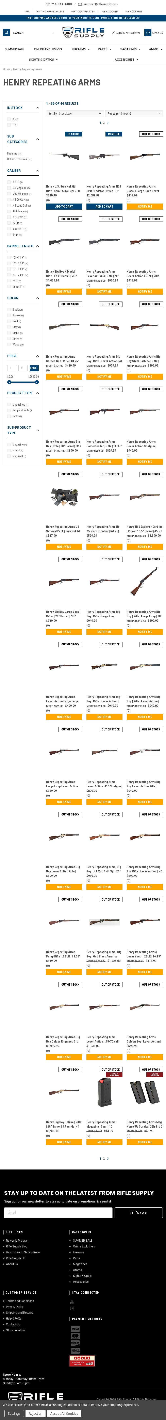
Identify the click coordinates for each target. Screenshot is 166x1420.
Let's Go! (138, 1212)
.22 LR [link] (18, 182)
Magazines (128, 49)
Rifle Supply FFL (16, 1258)
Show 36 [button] (119, 113)
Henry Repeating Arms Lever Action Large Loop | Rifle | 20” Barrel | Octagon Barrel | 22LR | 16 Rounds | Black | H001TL (63, 699)
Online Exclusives (48, 49)
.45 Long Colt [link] (22, 205)
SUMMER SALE (14, 49)
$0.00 (10, 376)
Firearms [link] (14, 153)
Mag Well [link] (19, 456)
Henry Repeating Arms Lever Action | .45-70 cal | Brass (102, 1039)
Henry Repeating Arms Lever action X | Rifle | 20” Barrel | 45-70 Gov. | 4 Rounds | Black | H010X (102, 274)
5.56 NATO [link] (20, 228)
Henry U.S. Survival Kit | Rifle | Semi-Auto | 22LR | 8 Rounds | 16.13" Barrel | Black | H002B (63, 189)
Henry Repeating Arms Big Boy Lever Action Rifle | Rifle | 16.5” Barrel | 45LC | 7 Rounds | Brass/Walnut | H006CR (63, 869)
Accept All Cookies (64, 1413)
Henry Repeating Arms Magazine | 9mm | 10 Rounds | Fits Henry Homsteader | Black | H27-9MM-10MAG (102, 1124)
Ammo (154, 49)
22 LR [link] (17, 223)
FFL (28, 11)
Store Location (15, 1330)
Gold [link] (17, 321)
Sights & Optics (41, 59)
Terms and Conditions (20, 1301)
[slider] (9, 382)
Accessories (124, 59)
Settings (14, 1413)
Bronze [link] (18, 315)
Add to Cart (64, 206)
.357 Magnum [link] (22, 193)
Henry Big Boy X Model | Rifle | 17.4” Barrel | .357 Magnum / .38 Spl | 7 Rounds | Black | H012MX (64, 274)
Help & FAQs (13, 1318)
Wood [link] (18, 344)
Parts (102, 49)
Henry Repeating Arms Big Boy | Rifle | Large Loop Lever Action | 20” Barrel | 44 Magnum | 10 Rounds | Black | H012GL (103, 614)
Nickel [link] (18, 333)
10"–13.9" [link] (20, 257)
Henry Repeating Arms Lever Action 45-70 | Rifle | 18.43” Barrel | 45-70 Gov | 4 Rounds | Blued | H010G (144, 274)
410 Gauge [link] (20, 211)
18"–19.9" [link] (20, 269)
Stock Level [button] (60, 113)
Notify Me (145, 206)
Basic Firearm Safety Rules (23, 1252)
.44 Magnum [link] (21, 188)
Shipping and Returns (19, 1312)
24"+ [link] (17, 281)
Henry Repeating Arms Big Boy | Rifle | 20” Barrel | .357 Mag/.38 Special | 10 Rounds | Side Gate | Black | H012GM (63, 444)
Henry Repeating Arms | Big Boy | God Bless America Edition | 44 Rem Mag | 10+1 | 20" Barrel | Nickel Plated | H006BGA (103, 954)
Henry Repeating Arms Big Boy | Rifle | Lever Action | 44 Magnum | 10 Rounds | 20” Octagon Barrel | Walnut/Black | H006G (104, 359)
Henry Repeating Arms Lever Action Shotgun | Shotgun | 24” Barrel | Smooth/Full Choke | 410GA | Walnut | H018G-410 (144, 444)
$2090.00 (33, 376)
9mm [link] (17, 234)
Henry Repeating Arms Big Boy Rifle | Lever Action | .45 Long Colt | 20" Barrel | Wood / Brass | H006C (144, 869)
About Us (12, 1264)
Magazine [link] (20, 444)
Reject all (35, 1413)
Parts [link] (17, 416)
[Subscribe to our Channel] (99, 1302)
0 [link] (15, 119)
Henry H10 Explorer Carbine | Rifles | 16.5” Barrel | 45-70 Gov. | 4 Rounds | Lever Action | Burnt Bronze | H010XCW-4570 (145, 529)
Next (108, 123)
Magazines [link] (20, 404)
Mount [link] (18, 450)
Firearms (79, 49)
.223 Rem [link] (20, 217)
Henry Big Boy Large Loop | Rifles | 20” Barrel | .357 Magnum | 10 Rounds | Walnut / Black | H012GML (63, 614)
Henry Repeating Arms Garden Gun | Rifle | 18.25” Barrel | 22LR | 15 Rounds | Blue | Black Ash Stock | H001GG (62, 359)
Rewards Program (17, 1240)
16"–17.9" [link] (20, 263)
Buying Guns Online (50, 11)
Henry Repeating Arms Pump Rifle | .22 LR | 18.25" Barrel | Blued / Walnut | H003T (63, 954)
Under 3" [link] (19, 286)
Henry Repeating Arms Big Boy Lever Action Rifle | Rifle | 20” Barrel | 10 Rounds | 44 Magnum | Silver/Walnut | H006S (144, 784)
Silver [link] (17, 338)
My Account (110, 11)
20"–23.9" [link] (20, 275)
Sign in (120, 32)
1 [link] (15, 125)
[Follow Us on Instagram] (99, 1308)
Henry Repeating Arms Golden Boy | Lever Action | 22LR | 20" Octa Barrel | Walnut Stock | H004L (144, 1039)
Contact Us (13, 1324)
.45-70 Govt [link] (21, 199)
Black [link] (18, 309)
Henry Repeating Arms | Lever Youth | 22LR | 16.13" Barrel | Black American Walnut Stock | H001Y (144, 954)
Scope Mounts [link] (23, 410)
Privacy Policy (14, 1306)
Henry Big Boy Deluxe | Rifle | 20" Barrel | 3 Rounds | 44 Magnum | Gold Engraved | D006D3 (63, 1124)
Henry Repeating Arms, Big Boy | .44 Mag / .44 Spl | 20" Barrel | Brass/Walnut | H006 (104, 869)
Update (34, 368)
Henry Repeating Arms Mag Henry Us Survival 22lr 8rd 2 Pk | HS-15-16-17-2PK (145, 1124)
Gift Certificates (83, 11)
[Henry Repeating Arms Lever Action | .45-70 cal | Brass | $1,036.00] (104, 1007)
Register (134, 32)
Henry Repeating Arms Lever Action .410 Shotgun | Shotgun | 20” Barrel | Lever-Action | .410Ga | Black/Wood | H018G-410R (104, 784)
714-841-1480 (61, 4)
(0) (48, 200)
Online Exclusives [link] (19, 159)
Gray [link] (17, 327)
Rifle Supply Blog (16, 1246)
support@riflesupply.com (101, 4)
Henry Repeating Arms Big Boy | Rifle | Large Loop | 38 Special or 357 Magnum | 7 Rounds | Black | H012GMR (144, 614)
